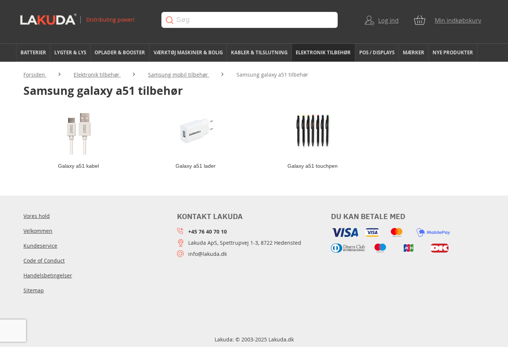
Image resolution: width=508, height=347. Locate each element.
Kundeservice (40, 245)
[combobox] (249, 20)
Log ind (388, 20)
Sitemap (33, 290)
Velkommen (37, 230)
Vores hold (36, 215)
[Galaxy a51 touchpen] (312, 130)
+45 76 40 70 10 (207, 231)
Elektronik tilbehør (97, 74)
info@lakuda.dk (207, 253)
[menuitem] (33, 52)
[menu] (254, 53)
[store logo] (83, 19)
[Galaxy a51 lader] (195, 130)
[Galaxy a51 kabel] (78, 130)
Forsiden (34, 74)
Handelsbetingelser (47, 275)
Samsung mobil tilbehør (178, 74)
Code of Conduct (44, 260)
